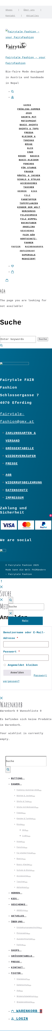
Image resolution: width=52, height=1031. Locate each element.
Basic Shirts (29, 125)
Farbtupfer (28, 199)
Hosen (22, 156)
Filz (27, 195)
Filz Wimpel (28, 219)
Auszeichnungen (25, 939)
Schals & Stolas (28, 179)
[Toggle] (23, 779)
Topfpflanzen (29, 203)
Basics (34, 156)
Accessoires (28, 183)
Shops (9, 10)
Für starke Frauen (25, 853)
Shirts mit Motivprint (26, 807)
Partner (20, 945)
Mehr (25, 620)
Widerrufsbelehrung (24, 482)
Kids (34, 191)
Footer (16, 973)
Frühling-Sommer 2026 (28, 790)
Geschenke (27, 231)
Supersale (29, 255)
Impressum (15, 497)
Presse (12, 463)
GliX (30, 148)
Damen (27, 105)
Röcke (29, 144)
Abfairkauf (27, 251)
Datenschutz (17, 490)
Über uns (29, 10)
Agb (9, 475)
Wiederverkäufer (21, 456)
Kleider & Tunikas (25, 818)
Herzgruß (29, 211)
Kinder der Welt (28, 207)
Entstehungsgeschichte (28, 927)
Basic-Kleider (29, 160)
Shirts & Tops (29, 129)
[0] (12, 266)
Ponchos (28, 164)
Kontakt (10, 16)
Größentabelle (20, 448)
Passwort (11, 651)
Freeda (28, 133)
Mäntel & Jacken (28, 175)
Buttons (16, 778)
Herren (22, 191)
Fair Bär (29, 235)
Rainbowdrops (34, 247)
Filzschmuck (28, 215)
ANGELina (29, 227)
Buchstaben (28, 223)
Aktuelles (32, 16)
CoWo (30, 152)
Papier (16, 247)
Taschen (28, 187)
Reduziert (29, 259)
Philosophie (22, 933)
